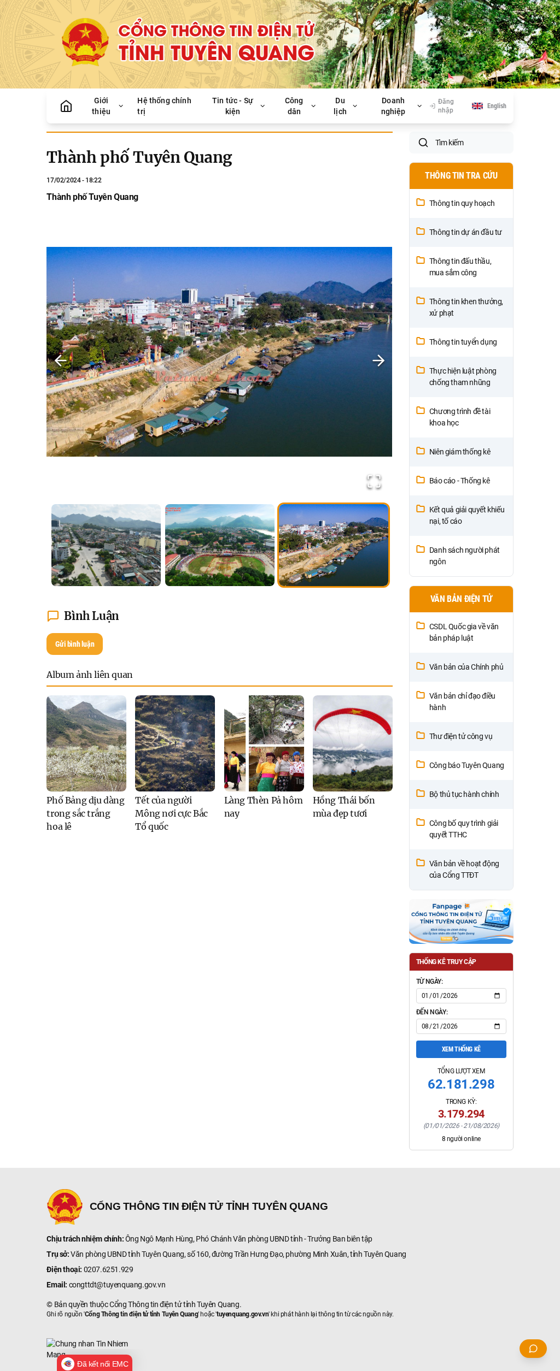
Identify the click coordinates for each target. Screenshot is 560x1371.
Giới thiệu (101, 106)
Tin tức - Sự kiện (232, 106)
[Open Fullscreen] (374, 481)
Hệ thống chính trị (164, 106)
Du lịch (340, 106)
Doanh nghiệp (393, 106)
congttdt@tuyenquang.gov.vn (117, 1284)
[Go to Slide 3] (333, 545)
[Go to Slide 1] (106, 545)
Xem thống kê (461, 1049)
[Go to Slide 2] (220, 545)
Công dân (294, 106)
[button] (219, 360)
